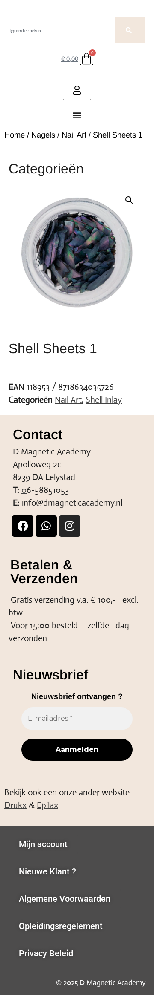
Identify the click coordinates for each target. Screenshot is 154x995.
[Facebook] (22, 526)
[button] (77, 115)
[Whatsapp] (46, 526)
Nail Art (74, 134)
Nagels (43, 134)
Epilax (47, 805)
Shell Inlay (104, 399)
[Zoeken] (130, 30)
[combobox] (60, 30)
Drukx (15, 805)
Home (14, 134)
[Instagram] (69, 526)
